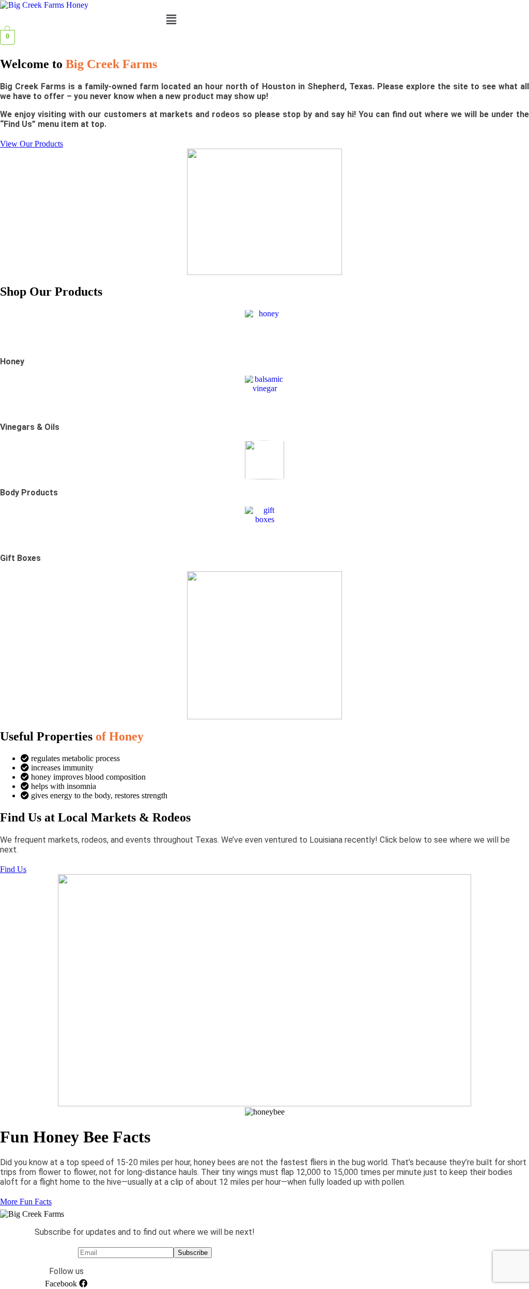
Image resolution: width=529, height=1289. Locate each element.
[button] (171, 19)
